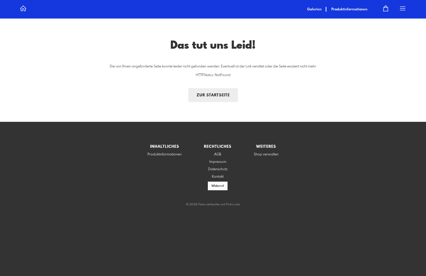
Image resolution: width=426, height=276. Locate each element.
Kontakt (218, 176)
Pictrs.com (233, 204)
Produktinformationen (349, 9)
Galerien (314, 9)
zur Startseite (213, 95)
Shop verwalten (266, 154)
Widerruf (218, 186)
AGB (217, 154)
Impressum (217, 162)
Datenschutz (218, 169)
